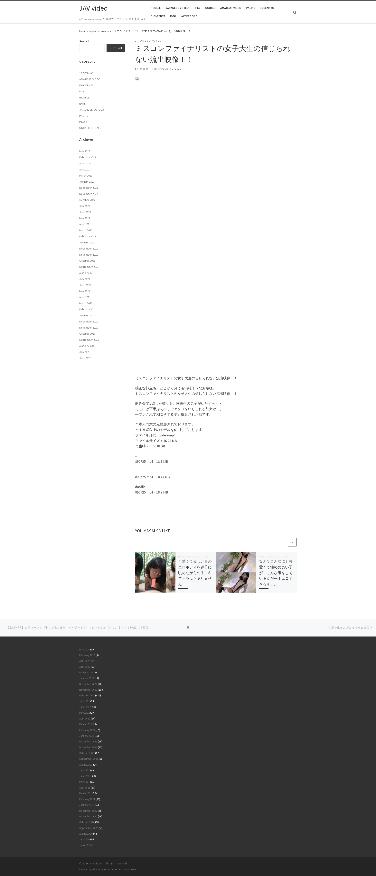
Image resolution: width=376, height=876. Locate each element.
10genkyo (86, 73)
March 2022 (85, 230)
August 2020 (86, 346)
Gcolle (84, 97)
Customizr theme (127, 869)
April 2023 (85, 169)
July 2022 (84, 206)
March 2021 (85, 303)
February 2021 (87, 309)
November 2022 (88, 194)
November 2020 (88, 327)
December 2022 (88, 187)
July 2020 (84, 352)
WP (93, 869)
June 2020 (85, 358)
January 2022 (87, 242)
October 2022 (87, 200)
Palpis (83, 115)
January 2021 (87, 315)
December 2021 (88, 248)
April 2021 (85, 297)
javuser (143, 68)
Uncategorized (90, 128)
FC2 (81, 91)
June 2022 (85, 212)
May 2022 (84, 218)
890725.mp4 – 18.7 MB (151, 461)
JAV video (95, 863)
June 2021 (85, 285)
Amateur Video (89, 79)
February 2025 (87, 157)
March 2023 (85, 175)
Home (82, 31)
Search (84, 41)
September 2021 (89, 267)
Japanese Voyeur (99, 31)
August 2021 (86, 273)
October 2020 (87, 333)
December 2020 (88, 321)
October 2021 (87, 260)
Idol (82, 103)
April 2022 (85, 224)
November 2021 (88, 254)
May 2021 (84, 291)
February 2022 (87, 236)
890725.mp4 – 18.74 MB (152, 476)
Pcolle (84, 122)
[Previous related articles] (282, 542)
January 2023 (87, 181)
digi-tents (86, 85)
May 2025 (84, 151)
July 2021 (84, 279)
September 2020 (89, 339)
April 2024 (85, 163)
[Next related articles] (292, 542)
